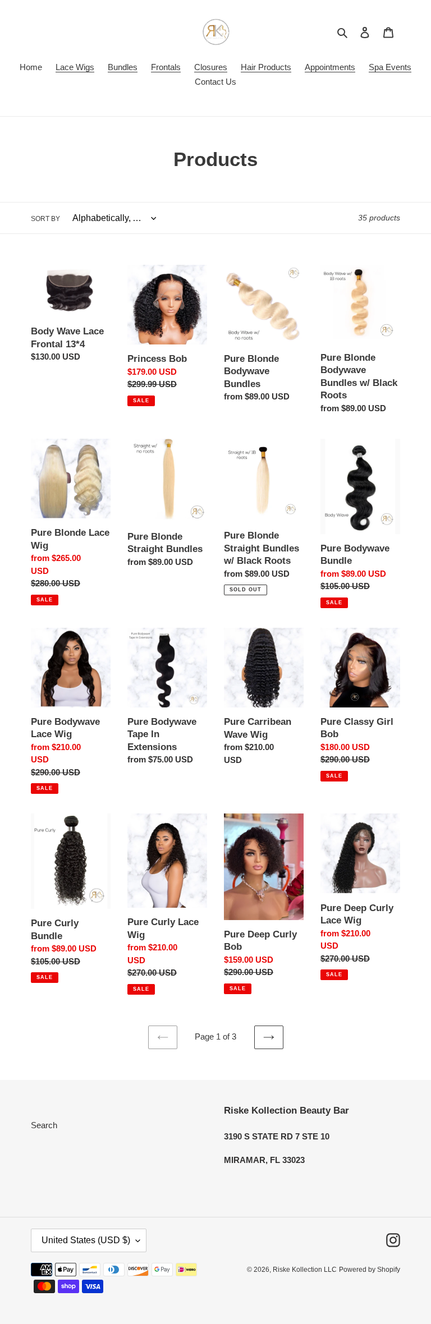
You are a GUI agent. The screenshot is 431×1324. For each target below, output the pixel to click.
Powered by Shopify (369, 1270)
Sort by (45, 219)
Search (44, 1125)
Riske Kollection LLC (305, 1270)
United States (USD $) (86, 1240)
